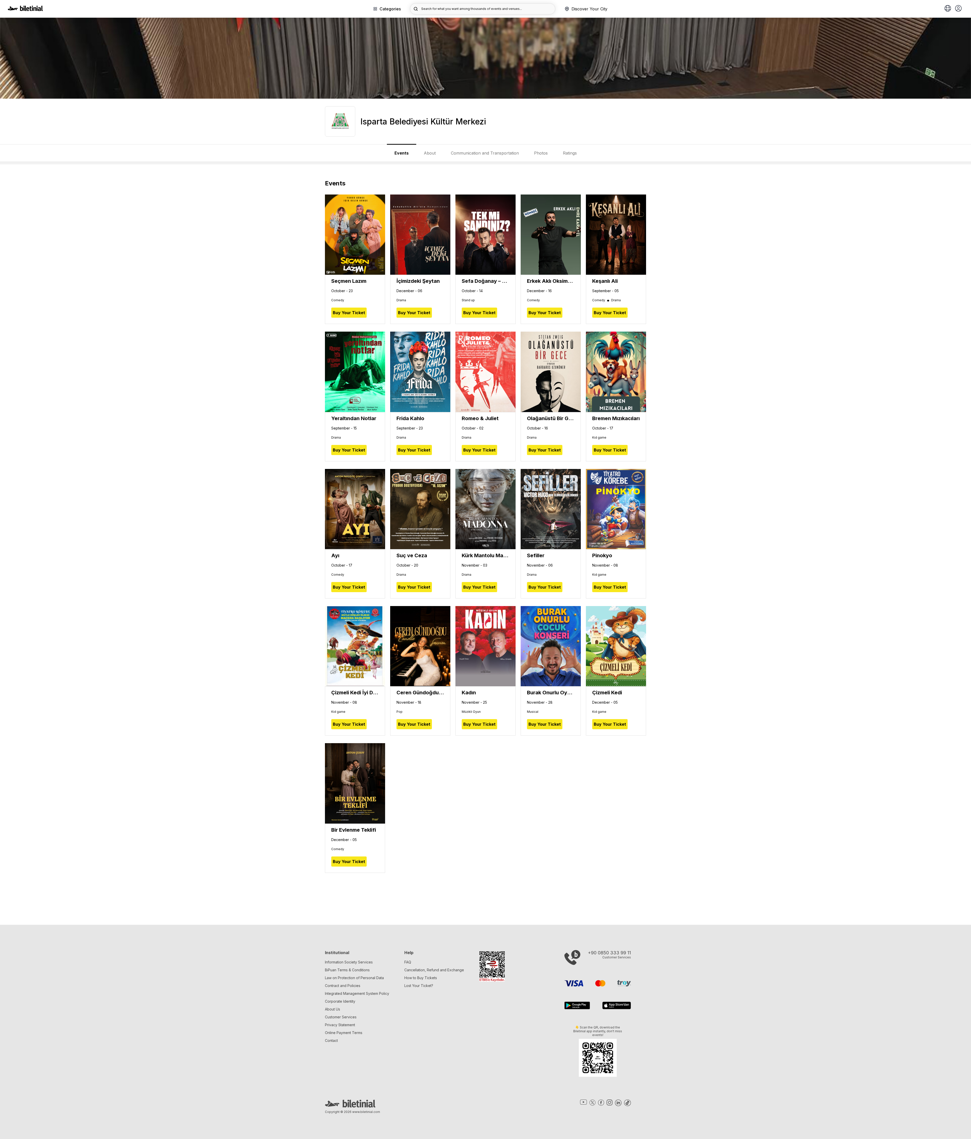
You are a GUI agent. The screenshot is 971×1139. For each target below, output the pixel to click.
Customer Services (341, 1017)
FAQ (407, 962)
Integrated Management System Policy (357, 993)
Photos (541, 153)
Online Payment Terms (343, 1032)
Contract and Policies (342, 985)
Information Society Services (349, 962)
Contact (331, 1040)
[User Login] (958, 8)
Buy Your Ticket (349, 312)
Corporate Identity (340, 1001)
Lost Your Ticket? (418, 985)
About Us (332, 1009)
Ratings (570, 153)
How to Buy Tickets (420, 978)
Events (401, 153)
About (430, 153)
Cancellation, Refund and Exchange (434, 970)
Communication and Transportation (485, 153)
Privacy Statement (340, 1025)
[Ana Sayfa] (25, 9)
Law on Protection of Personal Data (354, 978)
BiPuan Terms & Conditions (347, 970)
